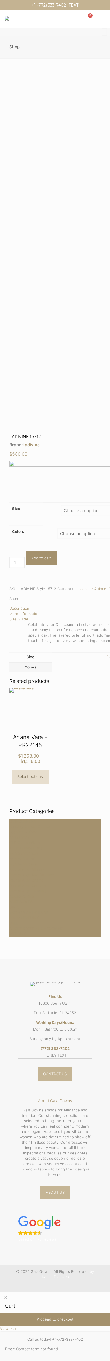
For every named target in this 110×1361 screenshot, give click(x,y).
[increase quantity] (11, 576)
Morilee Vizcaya (23, 864)
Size (16, 508)
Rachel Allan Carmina (27, 885)
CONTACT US (55, 1074)
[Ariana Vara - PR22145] (30, 710)
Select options (30, 776)
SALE (13, 923)
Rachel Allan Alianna (26, 869)
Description (19, 608)
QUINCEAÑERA (22, 821)
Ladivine (31, 444)
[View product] (44, 694)
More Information (24, 613)
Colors (18, 531)
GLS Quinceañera (24, 842)
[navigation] (55, 1312)
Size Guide (18, 619)
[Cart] (88, 18)
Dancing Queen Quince (29, 826)
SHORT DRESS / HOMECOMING (36, 928)
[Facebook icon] (52, 1285)
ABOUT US (55, 1192)
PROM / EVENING (24, 918)
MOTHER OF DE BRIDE (28, 912)
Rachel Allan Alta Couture (31, 875)
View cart (8, 1329)
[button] (68, 18)
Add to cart (41, 558)
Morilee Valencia (23, 853)
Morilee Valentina (24, 858)
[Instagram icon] (58, 1285)
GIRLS (14, 907)
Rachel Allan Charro (26, 880)
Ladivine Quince (92, 589)
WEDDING (18, 934)
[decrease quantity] (11, 554)
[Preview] (44, 702)
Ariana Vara (19, 837)
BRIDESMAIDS (21, 901)
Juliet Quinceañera (25, 848)
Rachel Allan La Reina (27, 891)
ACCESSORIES (21, 896)
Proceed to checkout (55, 1319)
